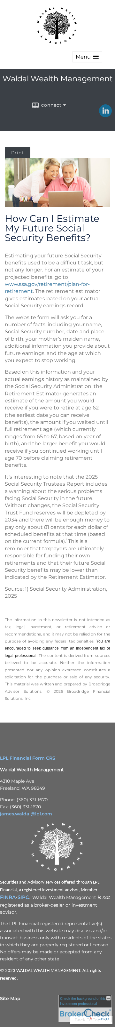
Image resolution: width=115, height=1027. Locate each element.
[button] (87, 56)
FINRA (8, 897)
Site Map (10, 998)
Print (17, 153)
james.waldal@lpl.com (26, 814)
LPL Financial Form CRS (27, 758)
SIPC (23, 897)
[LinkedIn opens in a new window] (105, 115)
